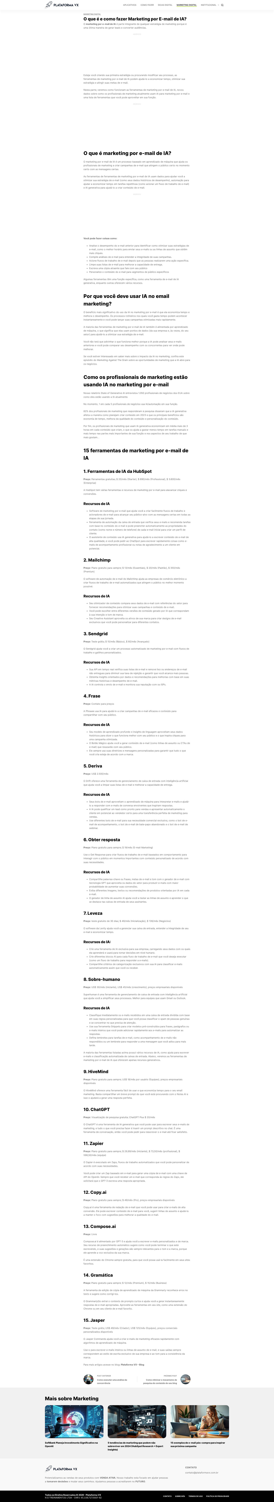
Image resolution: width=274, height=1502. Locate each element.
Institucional (208, 5)
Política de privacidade (217, 1496)
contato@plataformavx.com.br (201, 1472)
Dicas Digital (165, 5)
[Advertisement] (137, 53)
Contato (167, 1496)
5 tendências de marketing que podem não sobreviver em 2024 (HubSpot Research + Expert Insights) (135, 1446)
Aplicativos (129, 5)
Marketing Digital (187, 5)
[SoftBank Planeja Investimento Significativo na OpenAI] (74, 1421)
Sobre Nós (180, 1496)
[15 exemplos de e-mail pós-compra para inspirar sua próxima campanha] (200, 1421)
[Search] (222, 5)
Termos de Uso (196, 1496)
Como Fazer (147, 5)
